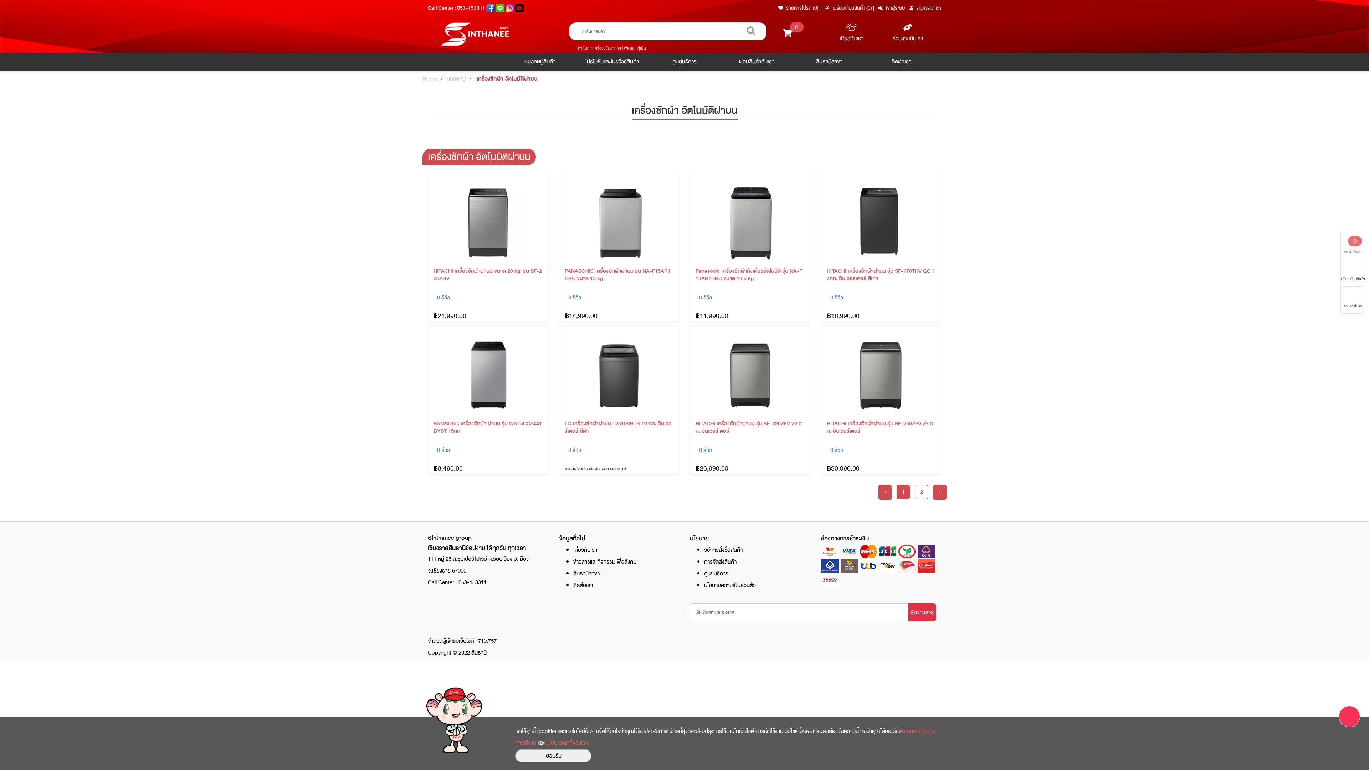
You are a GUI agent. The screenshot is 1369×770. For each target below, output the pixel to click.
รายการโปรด (1353, 306)
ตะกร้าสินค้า (1353, 245)
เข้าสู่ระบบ (895, 8)
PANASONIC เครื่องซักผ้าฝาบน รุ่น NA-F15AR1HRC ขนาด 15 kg (618, 275)
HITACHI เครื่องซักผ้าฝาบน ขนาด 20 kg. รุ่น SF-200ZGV (488, 275)
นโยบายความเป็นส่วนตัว (730, 585)
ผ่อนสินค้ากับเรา (756, 61)
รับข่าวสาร (922, 612)
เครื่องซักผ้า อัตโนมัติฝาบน (507, 78)
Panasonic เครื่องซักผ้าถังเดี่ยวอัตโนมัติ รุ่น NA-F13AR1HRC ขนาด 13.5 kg (749, 275)
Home (429, 78)
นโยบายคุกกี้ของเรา (567, 743)
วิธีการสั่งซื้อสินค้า (723, 550)
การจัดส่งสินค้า (720, 561)
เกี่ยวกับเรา (851, 38)
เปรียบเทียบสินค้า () (852, 8)
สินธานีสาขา (829, 61)
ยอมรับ (554, 755)
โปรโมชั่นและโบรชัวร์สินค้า (612, 61)
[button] (1349, 716)
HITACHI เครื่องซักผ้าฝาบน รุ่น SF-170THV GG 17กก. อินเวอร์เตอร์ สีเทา (881, 275)
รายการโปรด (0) (802, 8)
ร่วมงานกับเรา (908, 38)
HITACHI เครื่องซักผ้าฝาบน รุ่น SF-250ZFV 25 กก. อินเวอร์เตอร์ (880, 427)
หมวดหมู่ (456, 78)
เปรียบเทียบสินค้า (1353, 279)
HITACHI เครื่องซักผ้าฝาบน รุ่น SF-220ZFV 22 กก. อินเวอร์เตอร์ (749, 427)
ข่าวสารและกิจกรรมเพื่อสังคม (604, 561)
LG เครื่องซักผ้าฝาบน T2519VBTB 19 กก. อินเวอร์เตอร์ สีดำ (618, 427)
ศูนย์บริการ (684, 61)
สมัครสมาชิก (929, 8)
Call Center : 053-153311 (457, 8)
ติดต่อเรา (901, 61)
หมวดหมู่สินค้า (539, 61)
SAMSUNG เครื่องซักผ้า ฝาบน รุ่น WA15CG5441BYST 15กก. (488, 427)
